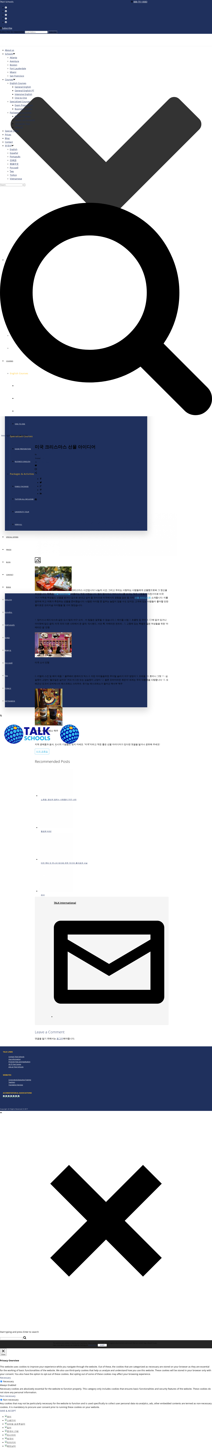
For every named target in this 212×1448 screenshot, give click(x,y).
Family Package (22, 486)
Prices (8, 549)
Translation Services (15, 1085)
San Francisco (17, 75)
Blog (8, 562)
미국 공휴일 (42, 751)
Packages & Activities (20, 112)
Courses (9, 79)
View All (18, 524)
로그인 (60, 1038)
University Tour (22, 512)
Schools (9, 53)
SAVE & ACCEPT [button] (8, 1410)
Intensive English (23, 94)
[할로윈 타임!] (56, 827)
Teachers (11, 1082)
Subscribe (7, 28)
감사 (43, 895)
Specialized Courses (20, 101)
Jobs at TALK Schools (15, 1067)
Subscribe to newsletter (12, 31)
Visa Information (14, 1059)
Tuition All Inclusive (24, 499)
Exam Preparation (23, 449)
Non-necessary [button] (7, 1396)
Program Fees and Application (19, 1062)
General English (23, 86)
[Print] (36, 499)
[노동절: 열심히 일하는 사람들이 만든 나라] (56, 795)
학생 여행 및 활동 (43, 462)
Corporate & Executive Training (19, 1080)
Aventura (14, 61)
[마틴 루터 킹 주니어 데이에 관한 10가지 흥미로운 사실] (56, 859)
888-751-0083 (140, 1)
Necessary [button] (5, 1377)
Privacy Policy (92, 1345)
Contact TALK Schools (16, 1057)
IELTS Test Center (14, 1064)
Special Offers (12, 537)
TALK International (44, 454)
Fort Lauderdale (18, 68)
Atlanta (13, 57)
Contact (9, 575)
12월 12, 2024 (45, 458)
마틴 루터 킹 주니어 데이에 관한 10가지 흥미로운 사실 (64, 863)
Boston (13, 64)
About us (9, 50)
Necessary (8, 1381)
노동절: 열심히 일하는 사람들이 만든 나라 (59, 799)
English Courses (18, 83)
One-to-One (20, 424)
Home (3, 435)
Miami (13, 72)
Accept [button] (102, 1345)
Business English (22, 462)
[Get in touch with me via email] (109, 1016)
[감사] (56, 891)
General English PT (24, 90)
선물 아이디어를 (62, 593)
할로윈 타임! (46, 831)
